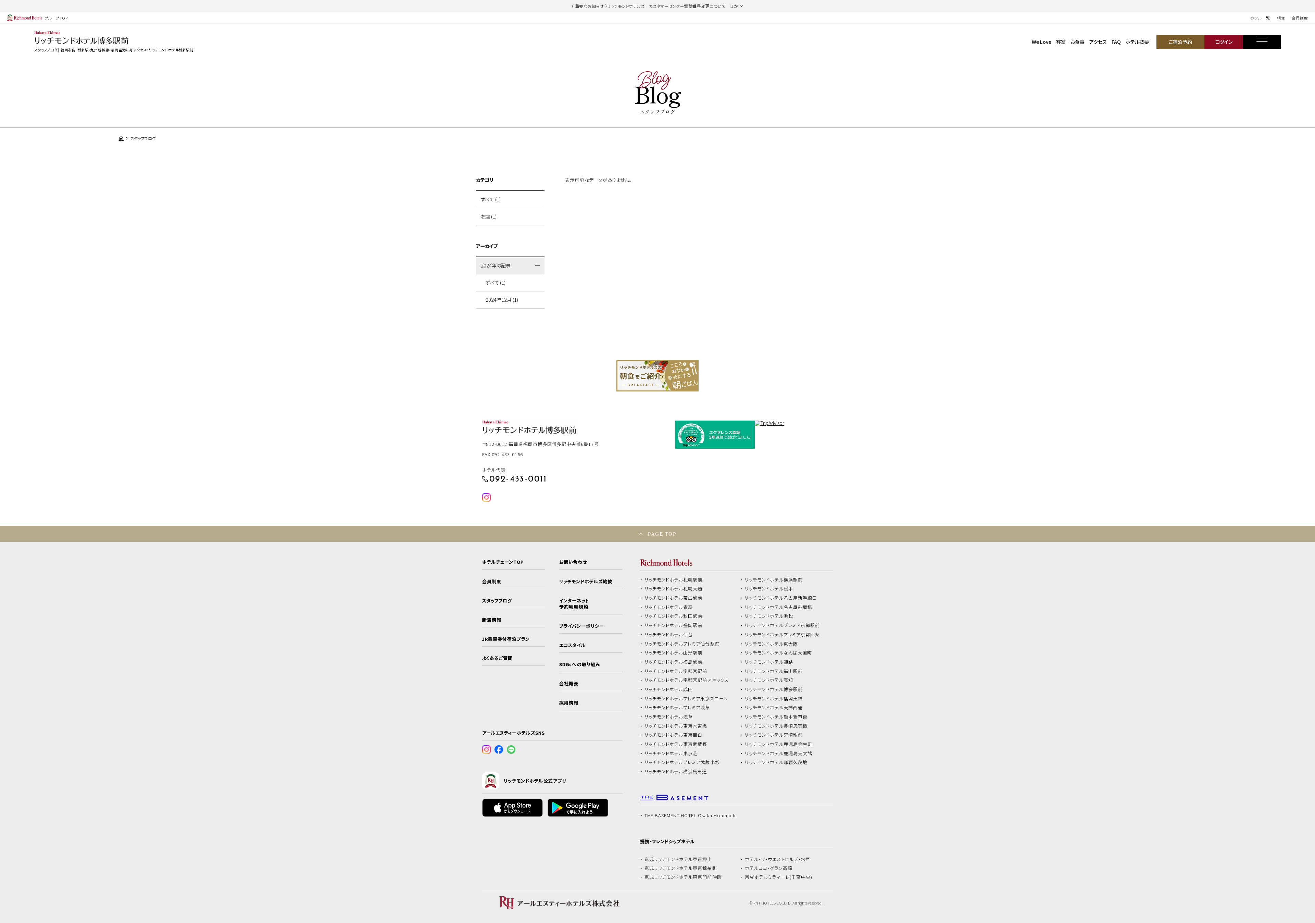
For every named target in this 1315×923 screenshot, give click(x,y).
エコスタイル (572, 645)
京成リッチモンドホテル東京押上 (678, 859)
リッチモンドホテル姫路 (769, 662)
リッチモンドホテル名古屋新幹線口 (781, 598)
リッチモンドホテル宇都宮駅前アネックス (686, 680)
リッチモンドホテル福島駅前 (673, 662)
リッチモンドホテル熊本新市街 (776, 717)
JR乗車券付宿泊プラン (506, 639)
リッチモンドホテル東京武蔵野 (675, 744)
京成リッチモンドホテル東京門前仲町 (683, 877)
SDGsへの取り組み (579, 664)
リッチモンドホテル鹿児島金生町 (779, 744)
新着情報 (491, 620)
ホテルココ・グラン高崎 (769, 868)
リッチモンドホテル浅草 (668, 717)
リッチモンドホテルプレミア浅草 (677, 707)
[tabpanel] (657, 375)
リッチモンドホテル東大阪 (771, 644)
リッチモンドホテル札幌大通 (673, 589)
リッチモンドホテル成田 (668, 689)
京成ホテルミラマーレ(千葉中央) (779, 877)
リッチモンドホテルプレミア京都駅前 (782, 625)
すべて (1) (491, 199)
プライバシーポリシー (581, 626)
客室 (1061, 41)
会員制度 (1300, 18)
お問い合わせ (573, 562)
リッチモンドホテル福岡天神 (774, 699)
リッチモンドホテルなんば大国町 (778, 653)
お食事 (1077, 41)
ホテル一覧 (1260, 18)
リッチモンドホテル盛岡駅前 (673, 625)
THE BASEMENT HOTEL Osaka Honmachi (690, 815)
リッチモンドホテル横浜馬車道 (675, 772)
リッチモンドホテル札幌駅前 (673, 580)
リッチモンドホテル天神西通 (774, 707)
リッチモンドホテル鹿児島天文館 (779, 753)
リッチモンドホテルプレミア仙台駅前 (682, 644)
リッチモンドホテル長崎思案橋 (776, 726)
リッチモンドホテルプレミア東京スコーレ (686, 699)
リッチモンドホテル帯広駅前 (673, 598)
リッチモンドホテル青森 (668, 607)
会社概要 (568, 684)
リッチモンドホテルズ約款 (585, 581)
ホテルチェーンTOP (503, 562)
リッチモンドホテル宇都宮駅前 (675, 671)
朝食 (1281, 18)
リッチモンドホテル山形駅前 (673, 653)
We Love (1041, 41)
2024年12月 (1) (502, 299)
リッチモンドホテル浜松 (769, 616)
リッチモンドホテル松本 (769, 589)
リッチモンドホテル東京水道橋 (675, 726)
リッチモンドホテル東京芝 (671, 753)
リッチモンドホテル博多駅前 (774, 689)
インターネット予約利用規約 (574, 604)
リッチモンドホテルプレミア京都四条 (782, 635)
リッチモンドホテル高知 (769, 680)
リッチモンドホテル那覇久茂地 (776, 762)
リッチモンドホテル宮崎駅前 (774, 735)
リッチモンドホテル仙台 (668, 635)
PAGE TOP (662, 534)
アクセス (1098, 41)
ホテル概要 (1137, 41)
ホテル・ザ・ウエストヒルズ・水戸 (778, 859)
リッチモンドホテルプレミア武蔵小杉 (682, 762)
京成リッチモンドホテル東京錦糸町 (680, 868)
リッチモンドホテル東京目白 (673, 735)
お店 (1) (489, 216)
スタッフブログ (497, 601)
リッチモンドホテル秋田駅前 (673, 616)
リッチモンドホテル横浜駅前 (774, 580)
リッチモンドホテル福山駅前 (774, 671)
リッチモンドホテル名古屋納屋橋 (779, 607)
